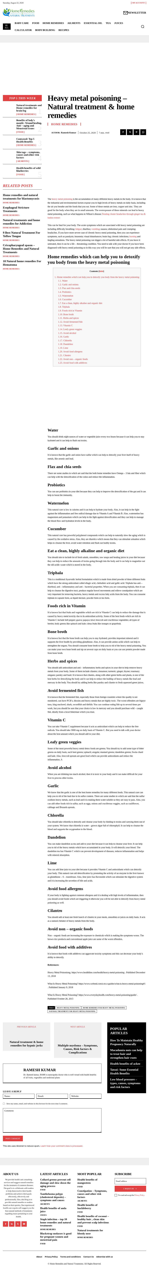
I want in (129, 1189)
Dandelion (65, 344)
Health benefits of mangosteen (87, 1181)
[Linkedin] (11, 1224)
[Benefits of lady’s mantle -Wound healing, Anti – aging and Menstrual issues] (9, 124)
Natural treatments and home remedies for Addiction (21, 221)
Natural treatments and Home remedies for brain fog (29, 108)
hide (101, 271)
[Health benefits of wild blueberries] (9, 171)
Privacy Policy (139, 1195)
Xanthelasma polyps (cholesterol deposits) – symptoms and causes (53, 1197)
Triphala (64, 307)
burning (132, 236)
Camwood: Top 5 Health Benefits (25, 140)
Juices (43, 1215)
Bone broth (66, 314)
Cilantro (64, 355)
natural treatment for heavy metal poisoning (72, 1011)
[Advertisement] (74, 10)
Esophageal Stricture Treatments (16, 209)
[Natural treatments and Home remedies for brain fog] (9, 109)
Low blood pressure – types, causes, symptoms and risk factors (125, 1083)
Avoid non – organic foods (73, 359)
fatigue (78, 229)
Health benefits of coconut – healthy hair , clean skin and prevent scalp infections (93, 1219)
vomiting (95, 229)
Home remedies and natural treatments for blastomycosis (21, 196)
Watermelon (65, 296)
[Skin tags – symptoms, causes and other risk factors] (9, 156)
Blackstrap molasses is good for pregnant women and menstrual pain (55, 1236)
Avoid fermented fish (70, 322)
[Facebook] (123, 132)
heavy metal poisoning (62, 199)
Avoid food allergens (70, 351)
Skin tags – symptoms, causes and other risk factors (28, 155)
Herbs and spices (68, 318)
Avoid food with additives (72, 363)
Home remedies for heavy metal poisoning (104, 1008)
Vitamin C (65, 325)
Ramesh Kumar (68, 132)
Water (63, 280)
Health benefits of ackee (125, 1063)
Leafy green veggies (70, 329)
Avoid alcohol (67, 333)
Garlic (63, 336)
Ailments (22, 161)
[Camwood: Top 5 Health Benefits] (9, 142)
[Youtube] (24, 1224)
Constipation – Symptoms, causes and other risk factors (92, 1194)
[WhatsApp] (143, 132)
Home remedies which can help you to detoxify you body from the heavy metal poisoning (97, 277)
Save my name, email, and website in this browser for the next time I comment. (37, 1104)
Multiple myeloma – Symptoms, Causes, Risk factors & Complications (78, 1049)
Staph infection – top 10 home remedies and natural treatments (55, 1222)
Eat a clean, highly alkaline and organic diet (80, 303)
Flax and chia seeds (69, 288)
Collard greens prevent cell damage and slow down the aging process (55, 1182)
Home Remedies (26, 114)
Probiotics (64, 292)
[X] (130, 132)
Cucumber (65, 299)
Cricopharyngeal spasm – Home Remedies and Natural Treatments (21, 248)
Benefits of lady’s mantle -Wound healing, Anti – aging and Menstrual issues (29, 124)
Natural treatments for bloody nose (90, 1232)
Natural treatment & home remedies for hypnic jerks (26, 1043)
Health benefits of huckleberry (87, 1207)
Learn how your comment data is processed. (62, 1146)
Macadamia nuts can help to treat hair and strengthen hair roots (126, 1053)
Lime (63, 348)
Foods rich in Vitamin (70, 310)
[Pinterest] (136, 132)
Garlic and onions (68, 284)
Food (20, 132)
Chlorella (65, 340)
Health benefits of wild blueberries (28, 169)
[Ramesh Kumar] (49, 132)
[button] (142, 26)
